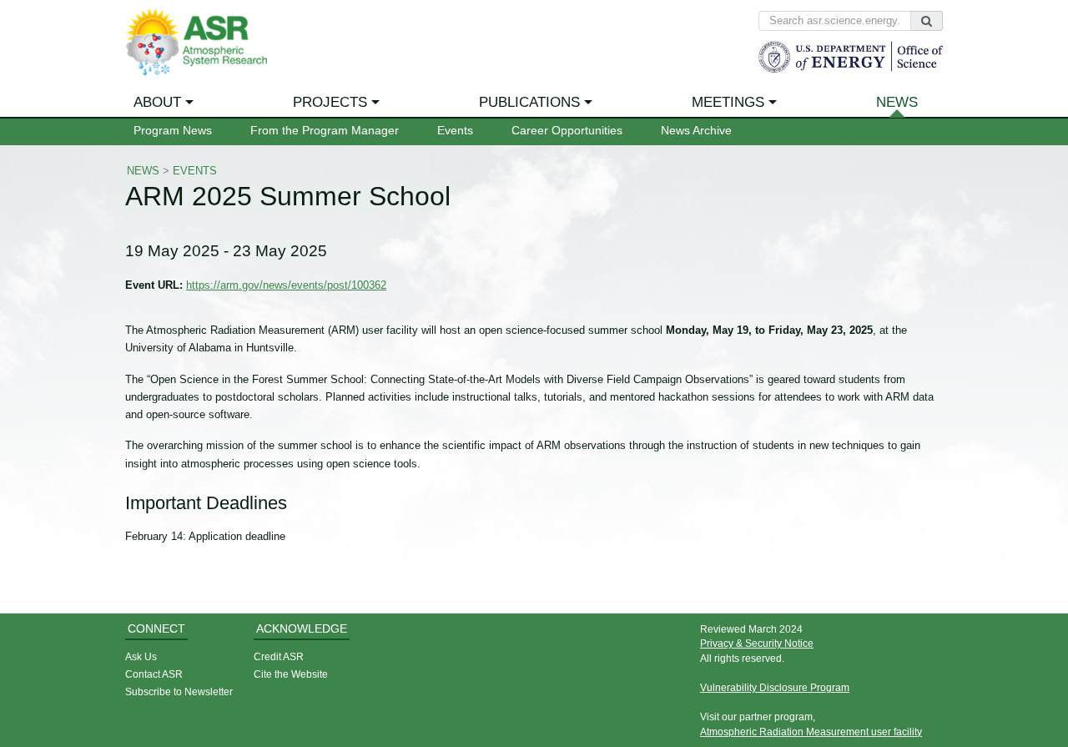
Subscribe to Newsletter (179, 691)
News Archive (696, 130)
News (897, 101)
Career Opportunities (566, 130)
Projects (330, 101)
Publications (529, 101)
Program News (173, 130)
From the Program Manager (324, 130)
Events (455, 130)
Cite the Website (291, 674)
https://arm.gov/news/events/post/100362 (286, 285)
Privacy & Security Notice (757, 643)
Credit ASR (279, 656)
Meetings (728, 101)
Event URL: (154, 285)
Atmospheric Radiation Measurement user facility (811, 731)
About (157, 101)
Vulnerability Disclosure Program (774, 687)
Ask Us (141, 656)
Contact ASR (154, 674)
